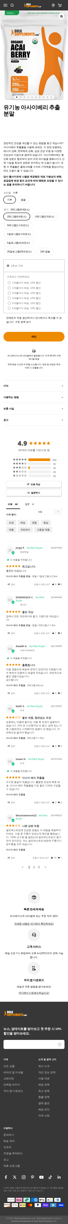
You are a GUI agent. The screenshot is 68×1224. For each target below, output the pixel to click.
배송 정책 (44, 1084)
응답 (45, 522)
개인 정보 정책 (46, 1072)
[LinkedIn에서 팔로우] (59, 1177)
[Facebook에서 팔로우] (5, 1177)
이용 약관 (44, 1078)
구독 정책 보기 (23, 321)
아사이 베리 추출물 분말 (18, 576)
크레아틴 (8, 1078)
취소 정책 (44, 1090)
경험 (34, 522)
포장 (11, 522)
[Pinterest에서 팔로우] (32, 1177)
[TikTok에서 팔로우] (50, 1177)
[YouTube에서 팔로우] (41, 1177)
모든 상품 (9, 1066)
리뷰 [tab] (10, 504)
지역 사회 (44, 1115)
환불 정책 (44, 1097)
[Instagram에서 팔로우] (23, 1177)
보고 (6, 1159)
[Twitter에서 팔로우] (14, 1177)
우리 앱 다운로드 (13, 1090)
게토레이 (25, 529)
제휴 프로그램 (11, 1165)
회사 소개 (44, 1066)
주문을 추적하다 (12, 1153)
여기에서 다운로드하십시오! (34, 992)
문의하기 (8, 1134)
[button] (54, 584)
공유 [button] (12, 584)
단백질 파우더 (11, 1084)
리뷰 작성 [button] (35, 484)
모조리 (7, 1147)
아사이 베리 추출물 (15, 685)
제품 (11, 529)
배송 (22, 522)
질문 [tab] (27, 504)
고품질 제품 (43, 529)
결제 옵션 (44, 1103)
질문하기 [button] (35, 492)
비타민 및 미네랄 (13, 1072)
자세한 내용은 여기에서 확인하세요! (34, 923)
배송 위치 (44, 1109)
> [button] (45, 867)
